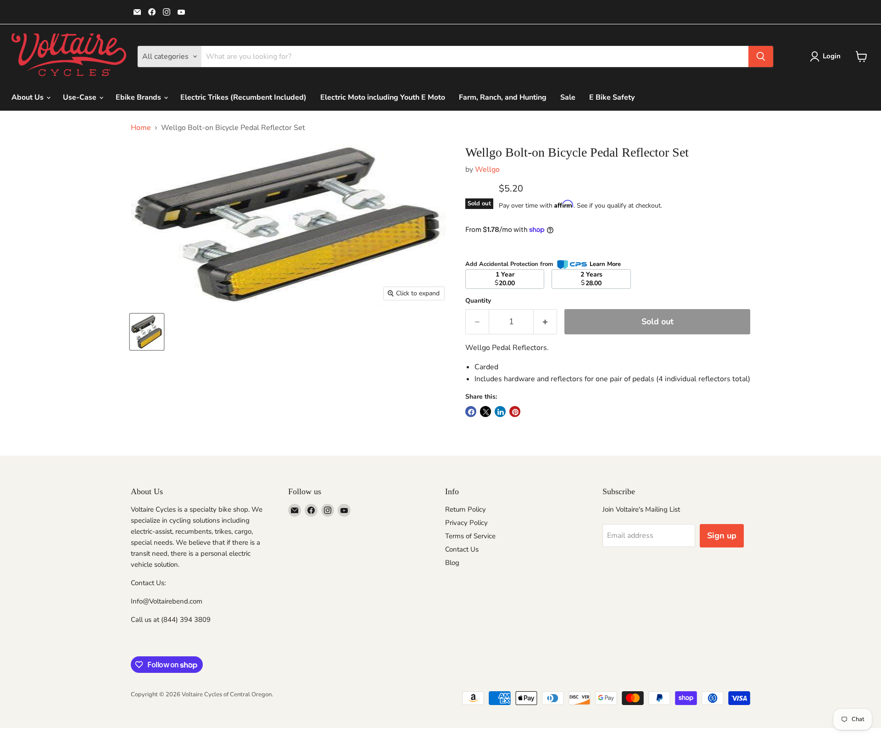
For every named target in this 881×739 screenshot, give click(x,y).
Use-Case (80, 97)
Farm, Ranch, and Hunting (502, 97)
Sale (567, 97)
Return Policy (465, 509)
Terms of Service (470, 536)
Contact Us (462, 549)
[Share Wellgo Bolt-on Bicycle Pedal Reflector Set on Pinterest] (514, 411)
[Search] (760, 56)
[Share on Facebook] (470, 411)
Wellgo (487, 169)
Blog (452, 562)
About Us (28, 97)
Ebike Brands (139, 97)
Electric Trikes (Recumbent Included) (243, 97)
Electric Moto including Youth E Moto (382, 97)
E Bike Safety (612, 97)
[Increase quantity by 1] (545, 321)
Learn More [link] (605, 264)
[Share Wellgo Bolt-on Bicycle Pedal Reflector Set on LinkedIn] (500, 411)
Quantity (478, 301)
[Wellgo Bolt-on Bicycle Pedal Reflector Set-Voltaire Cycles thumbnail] (147, 332)
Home (141, 128)
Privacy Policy (466, 522)
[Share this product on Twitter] (485, 411)
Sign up (721, 535)
